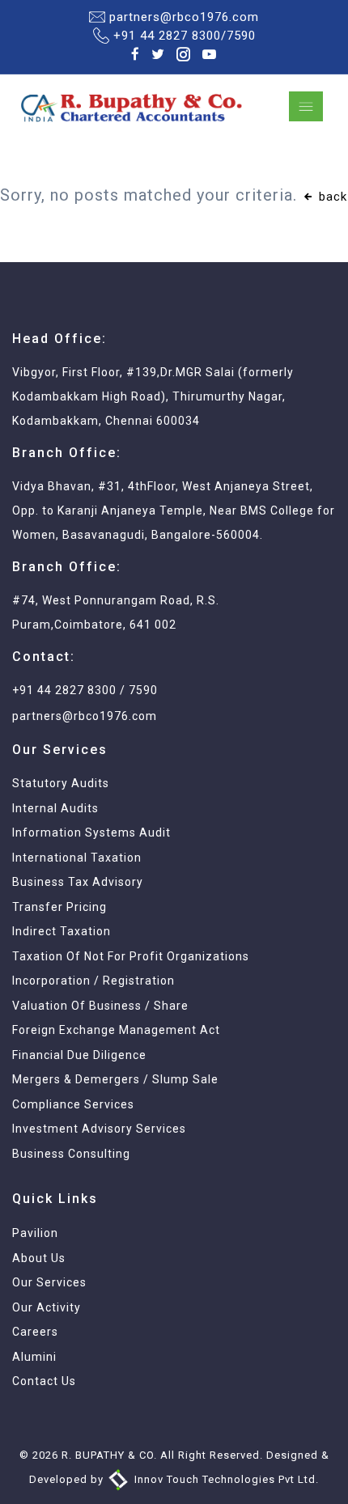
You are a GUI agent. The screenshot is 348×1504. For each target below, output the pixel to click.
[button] (174, 752)
